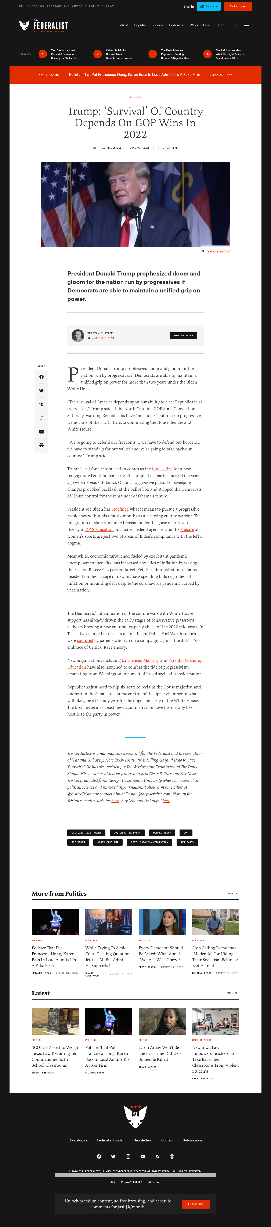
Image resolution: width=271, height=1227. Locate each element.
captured (85, 640)
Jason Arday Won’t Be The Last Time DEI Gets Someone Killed (160, 1053)
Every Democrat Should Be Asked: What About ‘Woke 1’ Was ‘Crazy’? (161, 953)
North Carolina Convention (149, 842)
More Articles (183, 335)
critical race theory (86, 833)
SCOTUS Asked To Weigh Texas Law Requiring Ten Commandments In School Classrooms (55, 1056)
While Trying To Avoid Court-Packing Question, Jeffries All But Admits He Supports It (108, 956)
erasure (187, 529)
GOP (186, 833)
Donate (211, 6)
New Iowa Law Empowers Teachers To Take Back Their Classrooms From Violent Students (215, 1059)
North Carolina (108, 842)
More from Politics (59, 894)
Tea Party (187, 842)
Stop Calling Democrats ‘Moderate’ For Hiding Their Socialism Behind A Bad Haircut (215, 956)
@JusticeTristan (103, 338)
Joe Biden (78, 842)
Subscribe (238, 6)
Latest (41, 993)
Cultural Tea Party (127, 833)
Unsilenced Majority (140, 660)
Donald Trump (162, 833)
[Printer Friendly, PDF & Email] (41, 446)
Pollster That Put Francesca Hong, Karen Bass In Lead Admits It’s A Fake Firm (54, 956)
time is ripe (162, 469)
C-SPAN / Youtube (218, 251)
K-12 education (99, 529)
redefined (120, 509)
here (115, 801)
